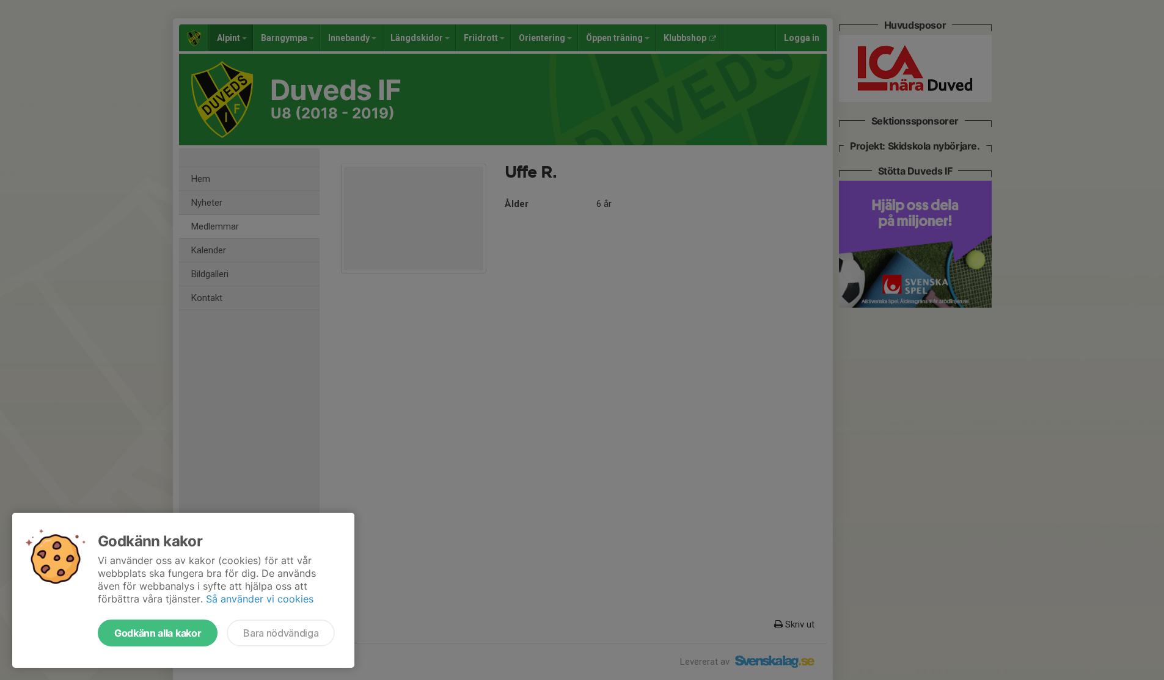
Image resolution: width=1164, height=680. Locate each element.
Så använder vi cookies (259, 599)
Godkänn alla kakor (157, 633)
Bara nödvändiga (280, 633)
